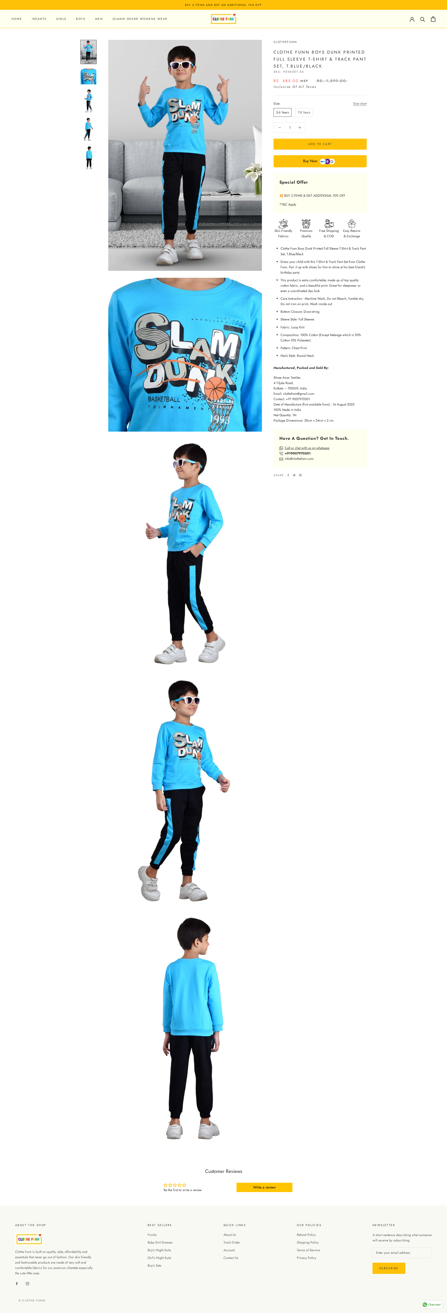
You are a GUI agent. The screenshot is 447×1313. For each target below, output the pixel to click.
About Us (230, 1234)
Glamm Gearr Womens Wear (140, 19)
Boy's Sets (154, 1265)
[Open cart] (433, 19)
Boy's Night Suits (159, 1250)
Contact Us (231, 1257)
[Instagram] (27, 1283)
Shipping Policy (308, 1242)
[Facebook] (288, 475)
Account (229, 1250)
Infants (39, 19)
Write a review (264, 1187)
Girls (61, 19)
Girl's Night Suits (159, 1257)
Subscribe (389, 1268)
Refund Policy (306, 1234)
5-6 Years (282, 112)
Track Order (232, 1242)
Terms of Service (308, 1250)
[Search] (422, 19)
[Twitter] (294, 475)
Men (99, 19)
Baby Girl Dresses (160, 1242)
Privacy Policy (306, 1257)
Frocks (152, 1234)
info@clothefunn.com (299, 459)
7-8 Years (304, 112)
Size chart (360, 103)
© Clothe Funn (32, 1300)
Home (17, 19)
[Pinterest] (300, 475)
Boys (80, 19)
